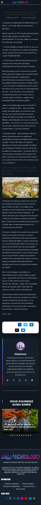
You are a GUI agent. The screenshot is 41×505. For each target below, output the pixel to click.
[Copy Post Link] (17, 330)
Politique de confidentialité (11, 486)
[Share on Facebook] (19, 324)
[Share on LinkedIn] (31, 324)
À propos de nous (29, 486)
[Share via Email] (23, 330)
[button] (4, 422)
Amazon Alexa (20, 489)
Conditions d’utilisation (11, 484)
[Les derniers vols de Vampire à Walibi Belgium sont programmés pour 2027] (20, 421)
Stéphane (20, 354)
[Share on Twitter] (25, 324)
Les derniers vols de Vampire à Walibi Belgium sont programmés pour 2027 (20, 426)
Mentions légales (28, 484)
